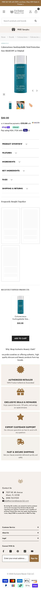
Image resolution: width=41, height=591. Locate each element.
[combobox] (20, 21)
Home (3, 37)
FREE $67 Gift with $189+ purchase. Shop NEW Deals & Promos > (20, 3)
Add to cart (20, 338)
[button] (32, 90)
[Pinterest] (18, 551)
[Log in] (30, 11)
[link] (10, 232)
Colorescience (22, 37)
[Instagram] (10, 551)
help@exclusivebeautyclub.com (16, 500)
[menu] (4, 11)
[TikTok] (25, 551)
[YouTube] (32, 551)
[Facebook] (3, 551)
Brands (11, 37)
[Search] (20, 21)
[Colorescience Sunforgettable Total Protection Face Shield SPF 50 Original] (20, 305)
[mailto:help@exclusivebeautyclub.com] (21, 517)
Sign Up (34, 558)
